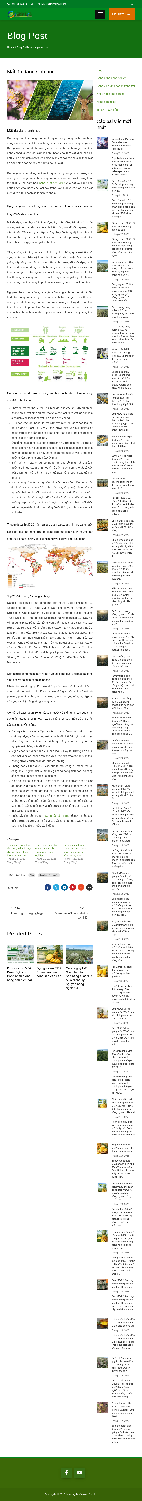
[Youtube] (79, 1473)
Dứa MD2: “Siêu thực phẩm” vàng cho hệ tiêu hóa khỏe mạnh (123, 1283)
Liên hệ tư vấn (121, 14)
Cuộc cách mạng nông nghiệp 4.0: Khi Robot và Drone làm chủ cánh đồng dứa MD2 (123, 618)
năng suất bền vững (52, 183)
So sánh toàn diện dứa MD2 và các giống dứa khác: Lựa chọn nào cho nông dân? (123, 1410)
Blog (32, 875)
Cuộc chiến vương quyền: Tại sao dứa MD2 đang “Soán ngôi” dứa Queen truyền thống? (122, 1364)
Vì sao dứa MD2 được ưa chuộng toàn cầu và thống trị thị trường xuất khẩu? (123, 356)
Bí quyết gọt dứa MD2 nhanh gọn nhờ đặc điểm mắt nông (123, 1147)
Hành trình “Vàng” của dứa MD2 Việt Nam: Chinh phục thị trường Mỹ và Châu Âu (123, 792)
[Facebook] (66, 1473)
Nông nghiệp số (106, 101)
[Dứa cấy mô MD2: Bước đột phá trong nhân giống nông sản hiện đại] (20, 954)
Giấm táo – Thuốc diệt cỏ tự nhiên (71, 913)
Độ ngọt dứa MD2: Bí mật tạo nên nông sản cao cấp (49, 972)
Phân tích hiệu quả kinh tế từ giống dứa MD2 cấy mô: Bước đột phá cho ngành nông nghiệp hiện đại (123, 1106)
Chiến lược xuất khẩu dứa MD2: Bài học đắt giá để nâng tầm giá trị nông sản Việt (122, 747)
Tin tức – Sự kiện (107, 109)
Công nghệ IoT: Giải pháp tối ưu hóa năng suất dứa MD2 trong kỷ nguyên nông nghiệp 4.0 (122, 268)
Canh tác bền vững (57, 815)
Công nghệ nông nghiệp (111, 78)
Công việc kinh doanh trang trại (116, 85)
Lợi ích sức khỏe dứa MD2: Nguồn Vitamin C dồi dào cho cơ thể (123, 1322)
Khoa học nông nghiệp (48, 875)
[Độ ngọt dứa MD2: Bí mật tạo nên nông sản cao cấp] (50, 954)
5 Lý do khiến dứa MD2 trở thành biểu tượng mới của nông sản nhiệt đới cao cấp (123, 928)
